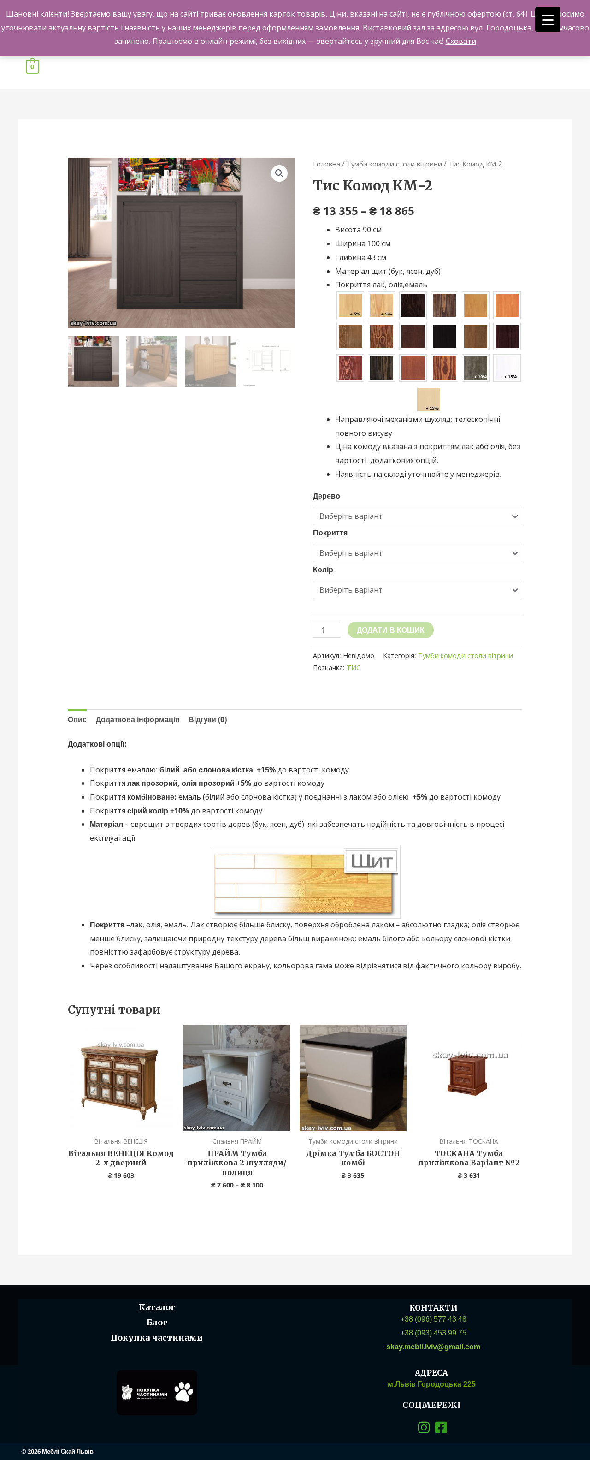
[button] (279, 173)
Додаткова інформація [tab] (137, 719)
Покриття (330, 533)
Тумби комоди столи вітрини (394, 163)
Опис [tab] (77, 719)
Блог (157, 1322)
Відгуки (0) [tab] (208, 719)
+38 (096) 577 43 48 (433, 1319)
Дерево (326, 496)
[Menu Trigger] (547, 19)
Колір (323, 569)
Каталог (157, 1307)
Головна (326, 163)
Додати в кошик (391, 630)
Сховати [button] (461, 41)
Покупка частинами (157, 1337)
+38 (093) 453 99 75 (433, 1333)
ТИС (353, 667)
